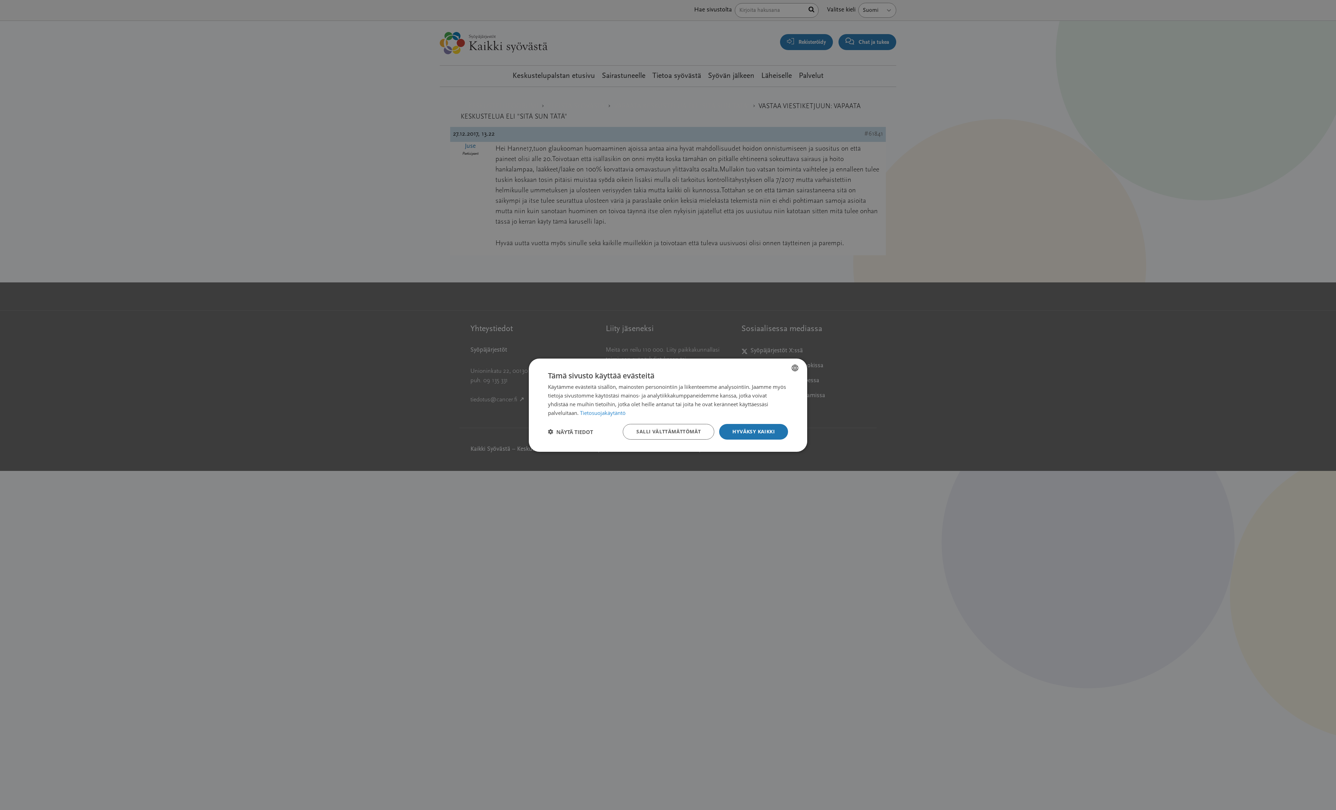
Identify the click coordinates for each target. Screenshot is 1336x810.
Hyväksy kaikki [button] (753, 431)
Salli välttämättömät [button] (668, 431)
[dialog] (668, 404)
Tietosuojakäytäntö (603, 412)
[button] (570, 431)
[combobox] (795, 367)
